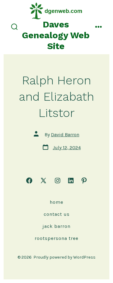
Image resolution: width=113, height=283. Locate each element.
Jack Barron (56, 226)
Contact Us (57, 214)
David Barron (65, 134)
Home (56, 202)
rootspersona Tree (56, 238)
